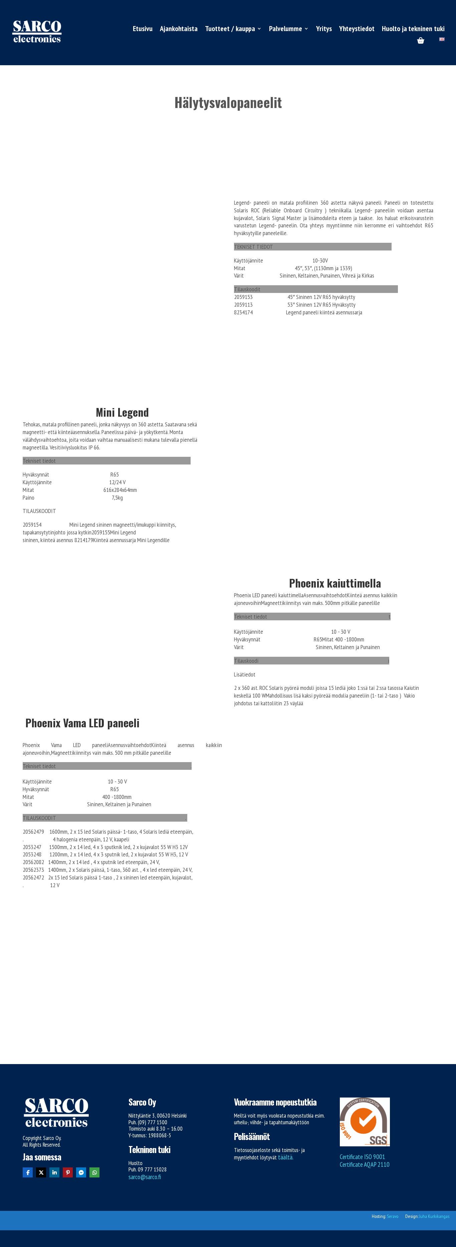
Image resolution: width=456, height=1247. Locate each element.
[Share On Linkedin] (54, 1172)
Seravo (392, 1216)
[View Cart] (420, 41)
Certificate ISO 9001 (362, 1157)
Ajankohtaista (179, 29)
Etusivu (143, 29)
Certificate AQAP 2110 (365, 1164)
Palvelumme (285, 29)
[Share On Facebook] (28, 1172)
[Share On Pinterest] (68, 1172)
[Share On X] (41, 1172)
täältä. (285, 1157)
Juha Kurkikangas (434, 1216)
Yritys (324, 29)
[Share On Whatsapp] (94, 1172)
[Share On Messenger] (81, 1172)
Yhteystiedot (357, 29)
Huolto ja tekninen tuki (413, 29)
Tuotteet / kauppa (230, 29)
